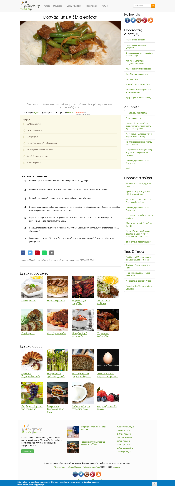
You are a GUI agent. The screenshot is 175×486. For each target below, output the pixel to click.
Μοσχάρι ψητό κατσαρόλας (79, 334)
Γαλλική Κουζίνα (123, 430)
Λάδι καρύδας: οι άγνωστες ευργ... (81, 407)
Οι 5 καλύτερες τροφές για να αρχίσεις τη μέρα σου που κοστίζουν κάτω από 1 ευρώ (138, 234)
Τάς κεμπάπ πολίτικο (103, 302)
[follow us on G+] (145, 20)
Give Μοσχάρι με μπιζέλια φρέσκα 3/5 (81, 112)
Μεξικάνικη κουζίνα (125, 448)
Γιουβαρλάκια (28, 300)
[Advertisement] (70, 83)
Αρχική (47, 6)
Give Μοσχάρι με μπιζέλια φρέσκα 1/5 (77, 112)
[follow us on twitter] (133, 20)
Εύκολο (70, 113)
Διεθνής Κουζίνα (124, 434)
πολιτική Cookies (74, 467)
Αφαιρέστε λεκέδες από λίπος (138, 281)
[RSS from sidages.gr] (150, 20)
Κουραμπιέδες (132, 79)
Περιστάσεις (91, 6)
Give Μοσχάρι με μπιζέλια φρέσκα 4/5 (83, 112)
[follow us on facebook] (127, 20)
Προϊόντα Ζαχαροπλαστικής (30, 375)
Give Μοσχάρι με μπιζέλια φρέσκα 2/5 (79, 112)
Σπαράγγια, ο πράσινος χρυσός (56, 375)
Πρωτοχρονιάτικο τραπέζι (137, 113)
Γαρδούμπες (28, 333)
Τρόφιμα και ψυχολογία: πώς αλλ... (55, 409)
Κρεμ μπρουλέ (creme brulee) (138, 98)
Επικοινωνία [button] (27, 451)
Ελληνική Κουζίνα (124, 437)
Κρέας (36, 113)
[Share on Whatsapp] (44, 252)
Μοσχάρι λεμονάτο (56, 333)
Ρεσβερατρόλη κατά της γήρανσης (31, 407)
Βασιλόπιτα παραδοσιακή (137, 74)
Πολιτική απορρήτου (91, 467)
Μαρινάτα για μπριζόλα (79, 302)
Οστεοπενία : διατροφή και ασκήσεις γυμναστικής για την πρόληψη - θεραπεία (138, 126)
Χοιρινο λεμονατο (56, 300)
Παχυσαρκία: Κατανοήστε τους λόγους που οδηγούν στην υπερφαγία (139, 152)
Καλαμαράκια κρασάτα (135, 40)
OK (154, 484)
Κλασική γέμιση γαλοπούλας (138, 84)
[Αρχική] (31, 6)
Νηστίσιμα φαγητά (133, 118)
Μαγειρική (57, 6)
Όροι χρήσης (60, 467)
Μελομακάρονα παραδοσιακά (138, 69)
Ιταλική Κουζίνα (123, 441)
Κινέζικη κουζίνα (123, 445)
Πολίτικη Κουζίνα (124, 452)
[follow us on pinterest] (139, 20)
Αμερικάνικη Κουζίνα (125, 427)
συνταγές (117, 467)
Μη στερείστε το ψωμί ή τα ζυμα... (81, 375)
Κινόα (128, 168)
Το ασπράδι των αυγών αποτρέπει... (107, 375)
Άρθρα (105, 6)
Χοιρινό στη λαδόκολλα (103, 334)
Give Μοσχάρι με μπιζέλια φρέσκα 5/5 (85, 112)
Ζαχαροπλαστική (74, 6)
